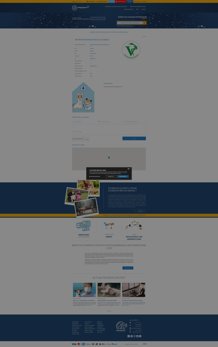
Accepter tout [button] (122, 176)
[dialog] (109, 173)
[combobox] (128, 168)
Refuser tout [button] (111, 176)
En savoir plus (123, 173)
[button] (94, 176)
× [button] (129, 168)
